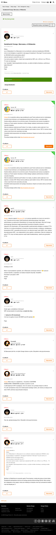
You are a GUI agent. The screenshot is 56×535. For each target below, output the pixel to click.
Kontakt (42, 510)
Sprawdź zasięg (18, 510)
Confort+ (28, 528)
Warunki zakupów (24, 530)
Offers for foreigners (17, 531)
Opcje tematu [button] (6, 14)
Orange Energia (44, 528)
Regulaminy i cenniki (5, 511)
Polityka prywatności (34, 530)
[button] (53, 33)
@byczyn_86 (20, 218)
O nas (42, 508)
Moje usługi (13, 6)
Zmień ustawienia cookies (38, 526)
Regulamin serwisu (15, 530)
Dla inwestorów (30, 510)
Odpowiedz (49, 92)
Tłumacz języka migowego (19, 528)
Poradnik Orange (35, 528)
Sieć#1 (9, 526)
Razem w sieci (27, 526)
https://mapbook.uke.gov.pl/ (27, 137)
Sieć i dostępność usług (23, 6)
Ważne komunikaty (5, 530)
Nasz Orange (6, 6)
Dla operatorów (30, 508)
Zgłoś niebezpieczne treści (6, 528)
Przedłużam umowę (5, 510)
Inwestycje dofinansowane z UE (29, 531)
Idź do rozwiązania (48, 21)
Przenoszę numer (4, 508)
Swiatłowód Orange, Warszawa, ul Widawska (19, 44)
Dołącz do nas (36, 2)
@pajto (6, 117)
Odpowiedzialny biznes (18, 526)
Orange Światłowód (10, 84)
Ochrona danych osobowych (46, 530)
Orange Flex (3, 526)
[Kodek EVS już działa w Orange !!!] (51, 25)
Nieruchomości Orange (6, 531)
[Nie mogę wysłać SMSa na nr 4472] (53, 25)
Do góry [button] (4, 500)
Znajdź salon (17, 508)
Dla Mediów (29, 511)
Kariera (42, 511)
